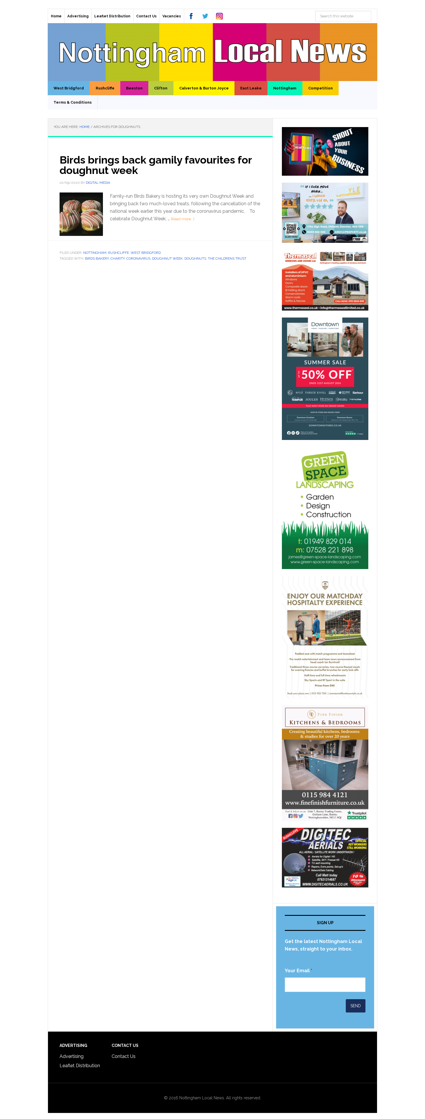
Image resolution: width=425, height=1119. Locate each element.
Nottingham (94, 253)
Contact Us (124, 1056)
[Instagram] (219, 16)
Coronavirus (138, 258)
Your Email (298, 970)
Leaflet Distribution (80, 1065)
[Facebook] (191, 16)
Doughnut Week (167, 258)
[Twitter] (205, 16)
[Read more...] (182, 219)
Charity (117, 258)
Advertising (72, 1056)
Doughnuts (195, 258)
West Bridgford (146, 253)
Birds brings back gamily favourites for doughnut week (156, 165)
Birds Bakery (97, 258)
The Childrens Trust (227, 258)
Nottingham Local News (212, 52)
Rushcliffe (118, 253)
